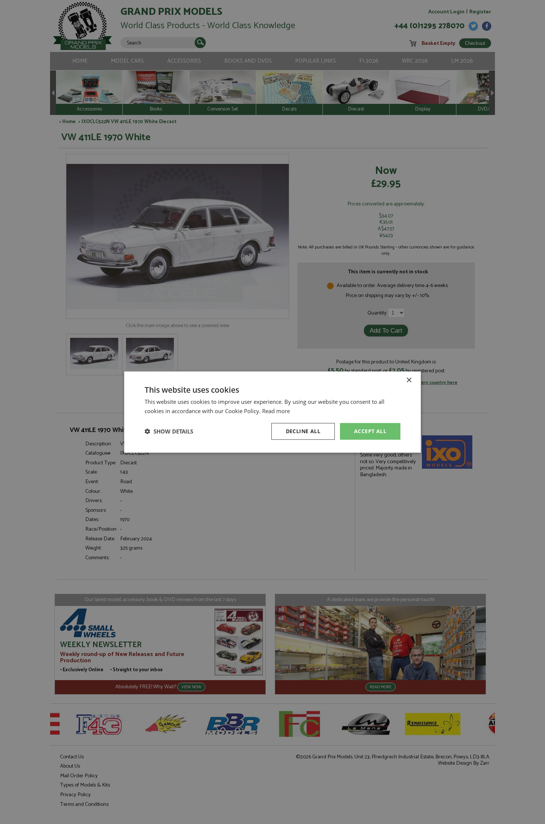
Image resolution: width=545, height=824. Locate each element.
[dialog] (272, 412)
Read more (276, 411)
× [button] (409, 380)
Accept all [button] (370, 431)
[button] (169, 431)
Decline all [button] (303, 431)
